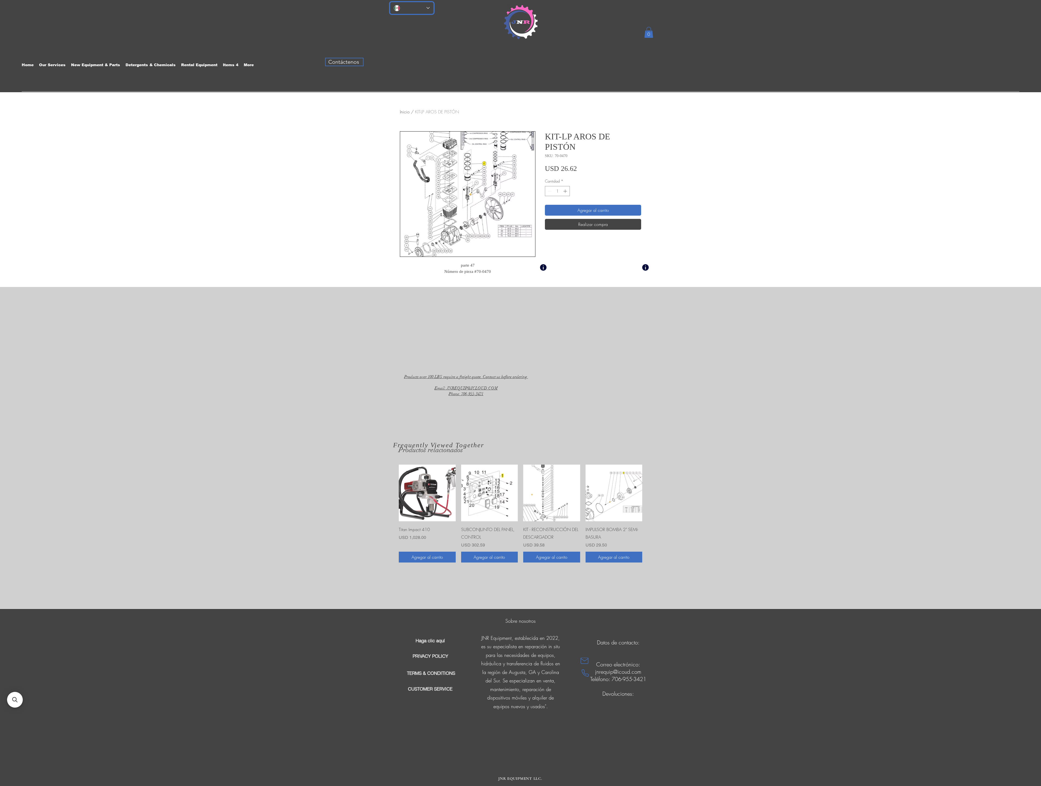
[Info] (543, 267)
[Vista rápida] (427, 493)
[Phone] (585, 673)
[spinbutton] (557, 191)
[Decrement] (549, 191)
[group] (520, 513)
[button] (648, 32)
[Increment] (565, 191)
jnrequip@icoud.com (618, 671)
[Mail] (584, 661)
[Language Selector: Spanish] (412, 8)
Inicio (405, 112)
